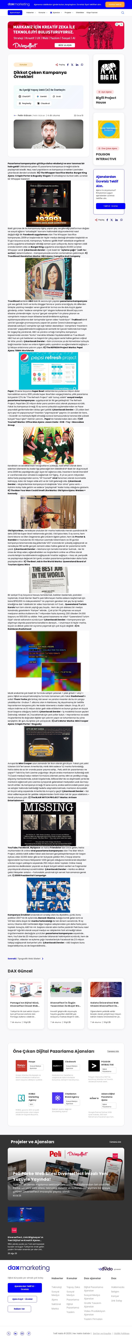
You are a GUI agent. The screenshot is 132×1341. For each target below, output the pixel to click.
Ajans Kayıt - (22, 1299)
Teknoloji (57, 1287)
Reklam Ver (19, 1308)
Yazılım (71, 1312)
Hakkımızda (117, 1287)
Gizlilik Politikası (121, 1333)
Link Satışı (116, 1300)
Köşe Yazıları (92, 12)
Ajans (55, 1299)
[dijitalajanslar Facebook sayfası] (29, 1333)
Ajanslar (56, 12)
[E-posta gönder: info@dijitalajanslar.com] (22, 1333)
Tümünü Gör (113, 1051)
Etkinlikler (80, 12)
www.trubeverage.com (70, 322)
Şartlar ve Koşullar (102, 1333)
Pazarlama (73, 1299)
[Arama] (122, 12)
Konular (42, 12)
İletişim (115, 1291)
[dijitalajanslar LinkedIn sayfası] (15, 1333)
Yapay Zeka (73, 1287)
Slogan (47, 175)
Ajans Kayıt (15, 12)
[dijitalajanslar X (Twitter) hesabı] (8, 1333)
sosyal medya (75, 397)
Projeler (68, 12)
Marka (55, 1308)
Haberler (30, 12)
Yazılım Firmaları (93, 1319)
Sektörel (56, 1304)
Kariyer (115, 1296)
